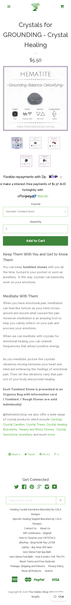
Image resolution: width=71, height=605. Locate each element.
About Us (45, 528)
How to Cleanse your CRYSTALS (37, 538)
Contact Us (30, 528)
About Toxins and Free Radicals (37, 561)
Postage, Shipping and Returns (27, 566)
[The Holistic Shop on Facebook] (24, 487)
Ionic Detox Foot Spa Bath (37, 552)
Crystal (35, 204)
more (51, 434)
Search (49, 571)
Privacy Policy (56, 566)
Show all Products (31, 571)
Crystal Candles (14, 424)
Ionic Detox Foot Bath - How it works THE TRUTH (36, 556)
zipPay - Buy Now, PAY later (37, 547)
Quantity (35, 221)
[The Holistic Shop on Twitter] (16, 487)
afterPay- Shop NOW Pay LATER (37, 542)
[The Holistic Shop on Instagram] (47, 487)
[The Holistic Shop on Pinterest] (31, 487)
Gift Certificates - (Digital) (37, 533)
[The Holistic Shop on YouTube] (54, 487)
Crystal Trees (35, 424)
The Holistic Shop (38, 592)
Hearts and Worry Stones (37, 429)
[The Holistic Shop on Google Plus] (39, 487)
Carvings (56, 419)
